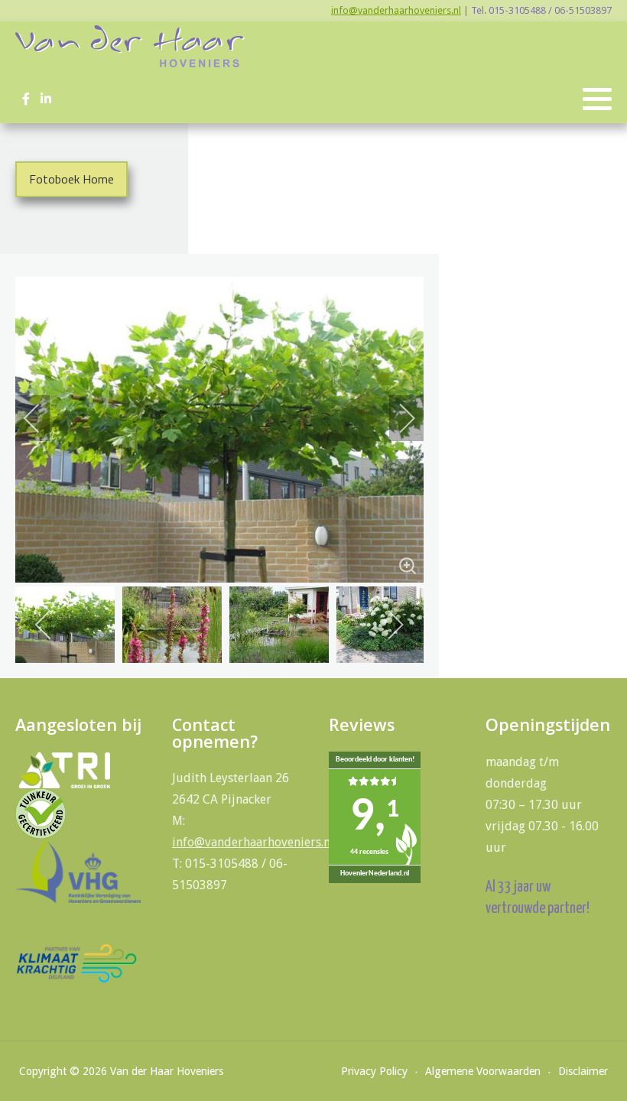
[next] (397, 418)
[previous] (42, 418)
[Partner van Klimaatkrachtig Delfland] (76, 962)
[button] (597, 99)
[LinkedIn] (45, 99)
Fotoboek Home (71, 179)
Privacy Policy (374, 1071)
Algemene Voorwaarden (483, 1071)
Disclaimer (583, 1071)
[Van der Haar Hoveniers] (130, 46)
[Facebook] (25, 99)
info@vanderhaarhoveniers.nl (396, 10)
